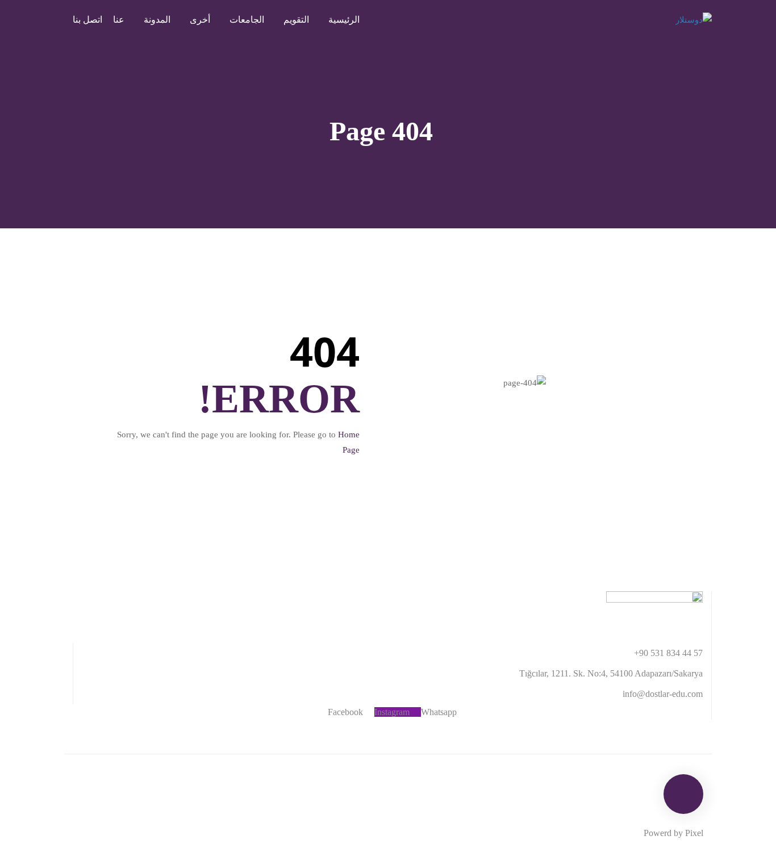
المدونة (157, 19)
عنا (118, 19)
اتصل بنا (87, 19)
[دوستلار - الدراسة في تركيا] (666, 20)
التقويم (296, 19)
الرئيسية (344, 19)
